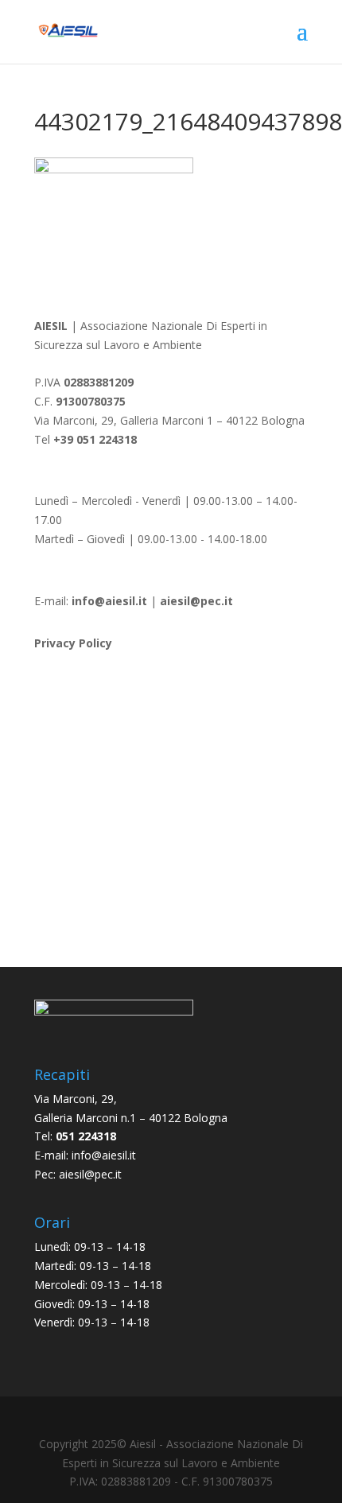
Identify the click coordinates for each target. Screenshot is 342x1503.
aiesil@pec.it (90, 1174)
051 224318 (86, 1136)
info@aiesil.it (109, 600)
